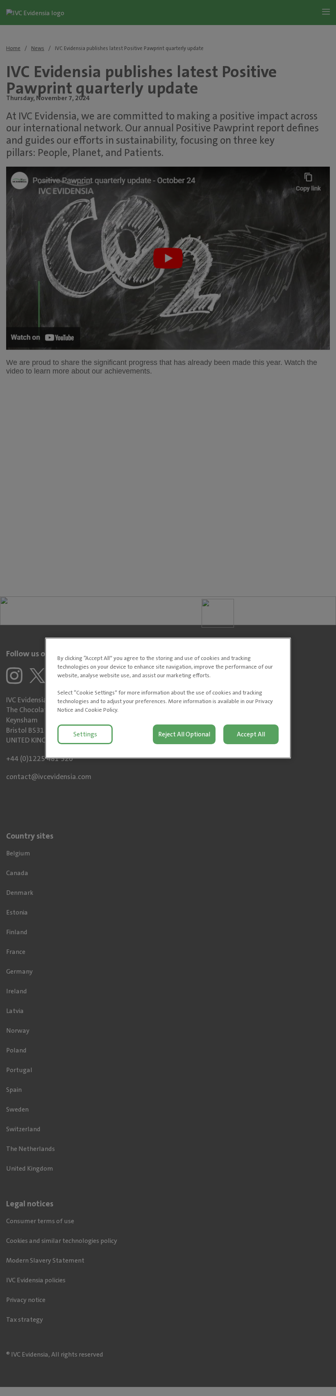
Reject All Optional (184, 734)
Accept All (251, 734)
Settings (85, 734)
